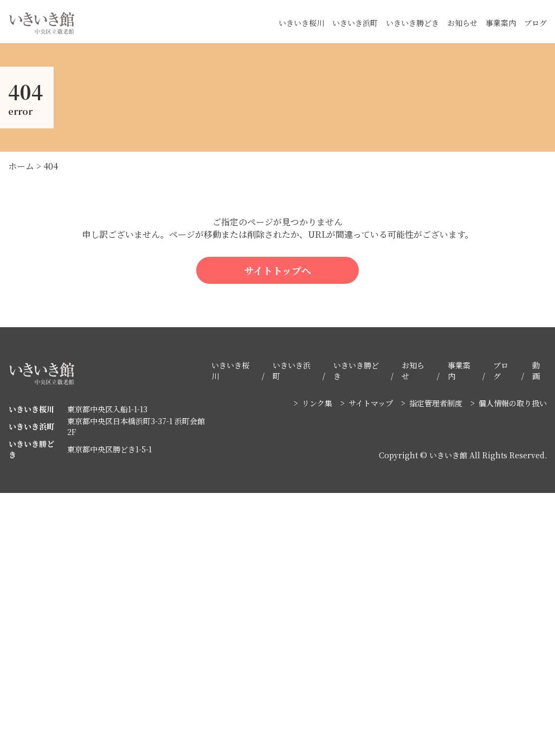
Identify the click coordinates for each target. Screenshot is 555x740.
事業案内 (501, 22)
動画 (536, 370)
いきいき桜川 (301, 22)
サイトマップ (371, 403)
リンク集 (317, 403)
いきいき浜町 (355, 22)
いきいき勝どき (412, 22)
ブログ (535, 22)
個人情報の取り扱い (513, 403)
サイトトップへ (277, 270)
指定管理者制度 (435, 403)
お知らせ (462, 22)
